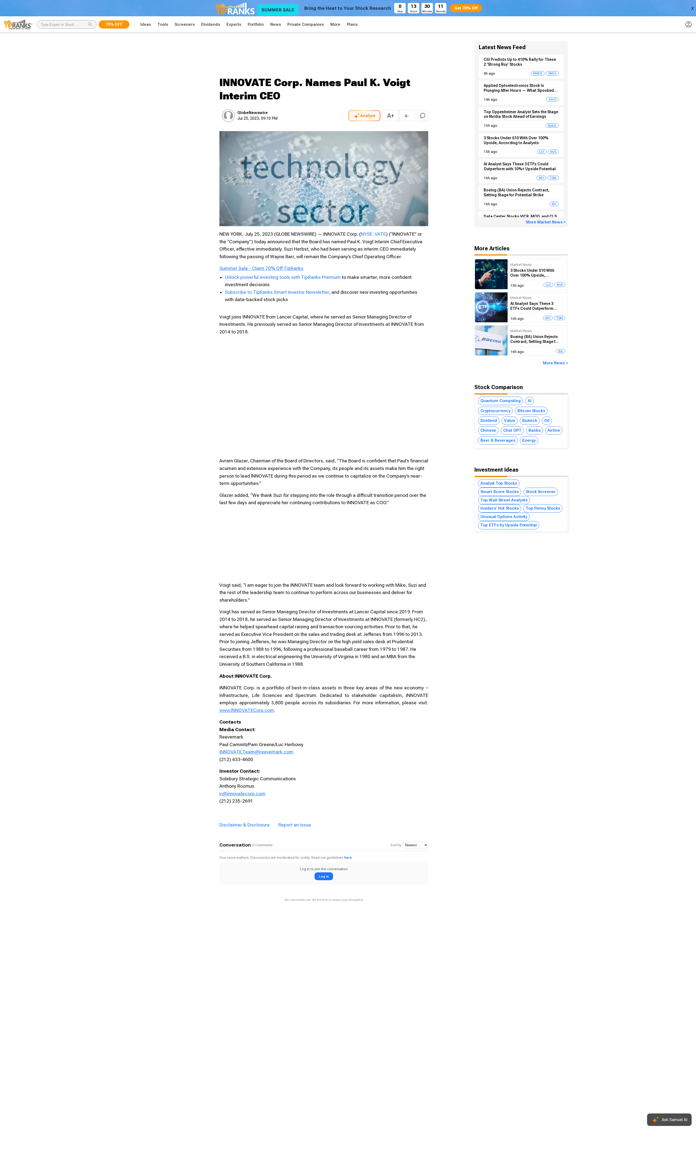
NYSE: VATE (373, 234)
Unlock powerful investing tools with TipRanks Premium (283, 277)
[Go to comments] (422, 115)
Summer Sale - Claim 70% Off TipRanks (261, 268)
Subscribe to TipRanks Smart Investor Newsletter (277, 292)
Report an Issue (294, 825)
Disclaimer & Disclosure (244, 825)
